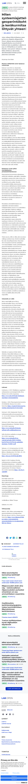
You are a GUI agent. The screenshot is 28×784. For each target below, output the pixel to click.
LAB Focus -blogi (6, 732)
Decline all (14, 779)
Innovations (12, 664)
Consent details (4, 773)
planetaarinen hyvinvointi (10, 546)
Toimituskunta (6, 754)
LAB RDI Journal (6, 723)
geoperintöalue (18, 544)
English (10, 710)
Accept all (14, 776)
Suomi (4, 710)
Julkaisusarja (5, 730)
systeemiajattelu (8, 549)
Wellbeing (7, 33)
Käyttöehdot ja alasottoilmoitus (11, 742)
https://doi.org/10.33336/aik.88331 (12, 456)
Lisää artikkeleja (14, 688)
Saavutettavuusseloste (8, 744)
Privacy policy (16, 773)
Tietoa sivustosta (7, 740)
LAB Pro (5, 7)
